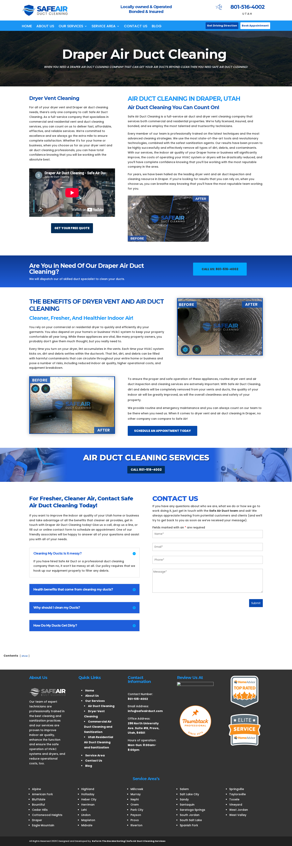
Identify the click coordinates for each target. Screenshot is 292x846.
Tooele (234, 799)
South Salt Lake (191, 820)
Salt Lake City (189, 794)
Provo (135, 820)
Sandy (184, 799)
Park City (137, 810)
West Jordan (238, 810)
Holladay (87, 794)
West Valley (237, 815)
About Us (45, 26)
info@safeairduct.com (145, 711)
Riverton (136, 825)
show (25, 655)
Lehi (84, 810)
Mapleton (88, 820)
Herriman (88, 805)
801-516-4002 (247, 7)
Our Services (71, 26)
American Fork (42, 794)
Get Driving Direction (222, 25)
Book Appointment (255, 25)
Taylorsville (237, 794)
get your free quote (72, 228)
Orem (135, 805)
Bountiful (38, 805)
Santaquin (187, 805)
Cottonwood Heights (47, 815)
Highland (87, 789)
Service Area (104, 26)
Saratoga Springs (192, 810)
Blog (156, 26)
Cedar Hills (40, 810)
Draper (37, 820)
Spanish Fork (189, 825)
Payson (136, 815)
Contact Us (135, 26)
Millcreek (137, 789)
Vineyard (235, 805)
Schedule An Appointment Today (162, 431)
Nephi (135, 799)
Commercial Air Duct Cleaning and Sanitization (98, 727)
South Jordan (189, 815)
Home (27, 26)
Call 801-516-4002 (146, 470)
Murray (136, 794)
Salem (184, 789)
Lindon (86, 815)
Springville (236, 789)
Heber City (88, 799)
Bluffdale (38, 799)
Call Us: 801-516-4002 (220, 269)
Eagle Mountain (43, 825)
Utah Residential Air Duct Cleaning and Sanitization (98, 742)
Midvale (86, 825)
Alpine (36, 789)
